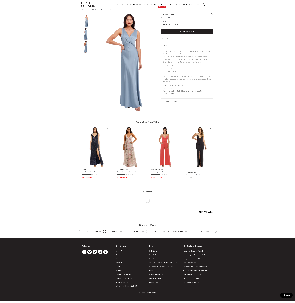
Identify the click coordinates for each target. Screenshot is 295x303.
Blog (117, 255)
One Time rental (149, 4)
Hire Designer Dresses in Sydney (195, 255)
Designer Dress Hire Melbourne (194, 259)
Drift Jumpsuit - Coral (158, 172)
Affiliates (119, 263)
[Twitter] (89, 252)
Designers (196, 4)
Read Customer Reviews (170, 24)
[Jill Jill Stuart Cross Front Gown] (85, 21)
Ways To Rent (123, 4)
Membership (135, 4)
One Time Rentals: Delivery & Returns (163, 263)
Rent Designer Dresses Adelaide (195, 270)
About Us (119, 251)
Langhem (85, 169)
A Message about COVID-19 (126, 286)
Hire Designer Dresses (192, 246)
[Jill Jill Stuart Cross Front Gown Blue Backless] (85, 47)
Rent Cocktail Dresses (191, 282)
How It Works (154, 255)
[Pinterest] (105, 252)
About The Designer (169, 101)
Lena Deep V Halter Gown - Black (196, 175)
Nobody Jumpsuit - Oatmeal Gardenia (129, 172)
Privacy (118, 270)
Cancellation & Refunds (124, 278)
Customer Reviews (156, 278)
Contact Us (153, 282)
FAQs (151, 270)
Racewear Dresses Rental (193, 251)
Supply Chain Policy (123, 282)
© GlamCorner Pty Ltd (147, 292)
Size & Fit (164, 39)
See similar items (187, 31)
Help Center (153, 251)
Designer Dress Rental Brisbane (195, 267)
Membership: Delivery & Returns (161, 267)
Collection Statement (123, 274)
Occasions (172, 4)
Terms (118, 267)
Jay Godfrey (191, 173)
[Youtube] (100, 252)
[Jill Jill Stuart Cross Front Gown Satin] (85, 34)
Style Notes (166, 45)
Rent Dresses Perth (190, 263)
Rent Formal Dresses (191, 278)
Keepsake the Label (125, 169)
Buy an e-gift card (156, 274)
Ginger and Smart (158, 169)
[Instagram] (95, 252)
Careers (119, 259)
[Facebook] (84, 252)
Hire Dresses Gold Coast (192, 274)
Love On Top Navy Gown (89, 172)
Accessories (184, 4)
